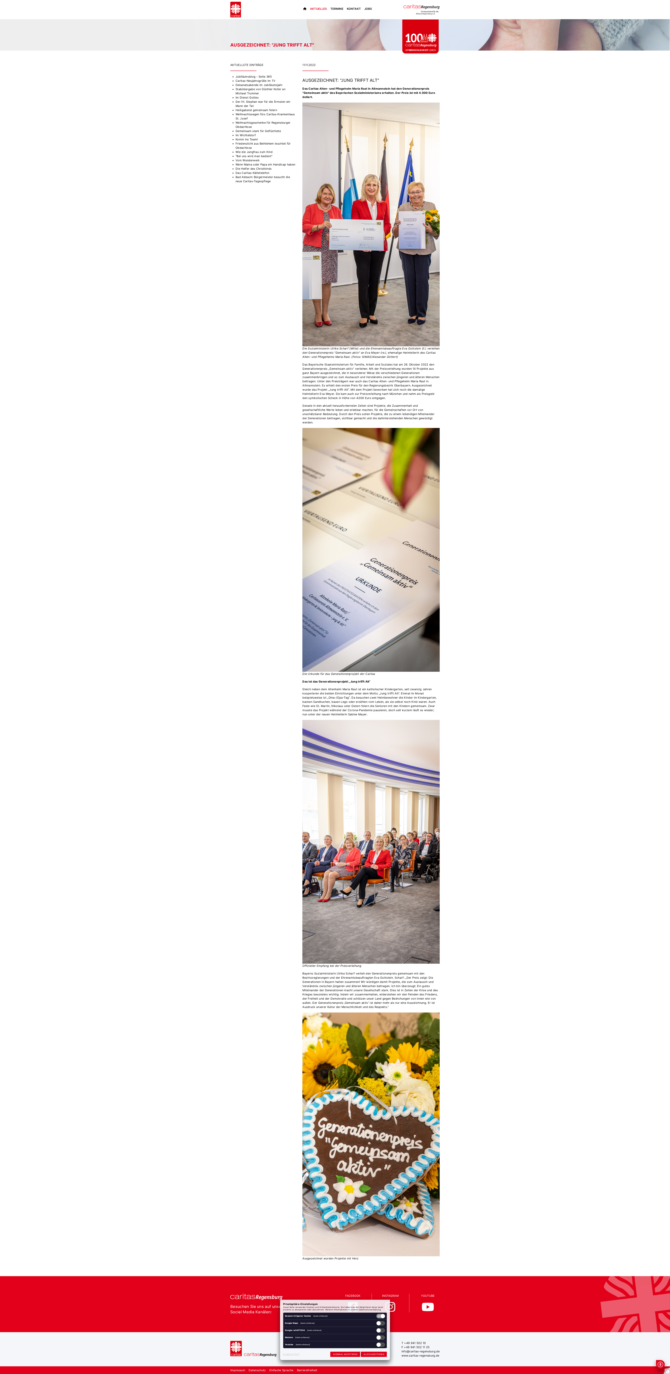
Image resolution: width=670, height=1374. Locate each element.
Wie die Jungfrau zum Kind (254, 152)
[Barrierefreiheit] (660, 1364)
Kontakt (354, 8)
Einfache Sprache (281, 1370)
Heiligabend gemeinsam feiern (256, 110)
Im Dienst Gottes (247, 97)
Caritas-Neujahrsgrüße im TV (256, 80)
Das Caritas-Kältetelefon (252, 173)
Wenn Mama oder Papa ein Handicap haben (265, 164)
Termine (336, 8)
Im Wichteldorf (246, 135)
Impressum (237, 1370)
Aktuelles (318, 8)
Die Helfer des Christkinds (253, 168)
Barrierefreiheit (307, 1370)
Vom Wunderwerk (248, 160)
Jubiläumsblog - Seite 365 (254, 76)
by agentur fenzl (291, 1354)
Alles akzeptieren (374, 1354)
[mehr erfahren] (320, 1316)
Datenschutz (257, 1370)
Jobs (368, 8)
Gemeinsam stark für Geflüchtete (258, 131)
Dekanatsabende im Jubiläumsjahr (259, 85)
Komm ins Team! (247, 139)
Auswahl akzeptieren (345, 1354)
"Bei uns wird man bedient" (254, 156)
